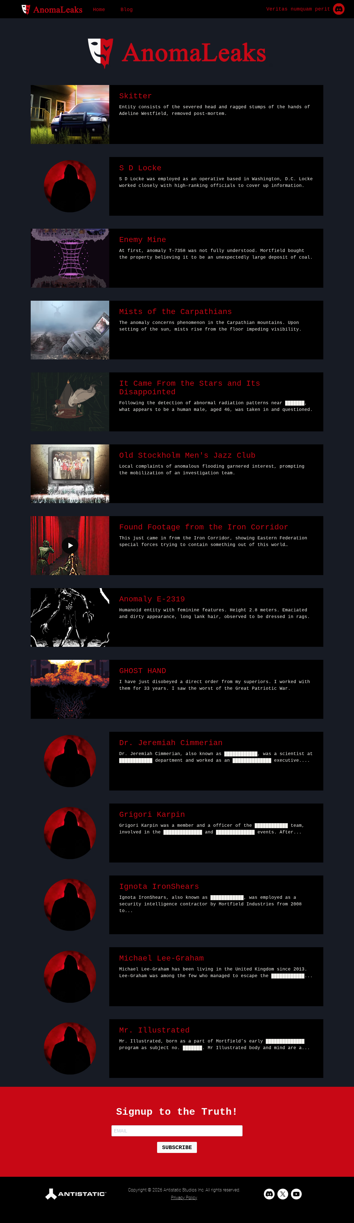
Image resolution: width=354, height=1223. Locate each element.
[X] (282, 1194)
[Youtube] (296, 1194)
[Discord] (269, 1194)
